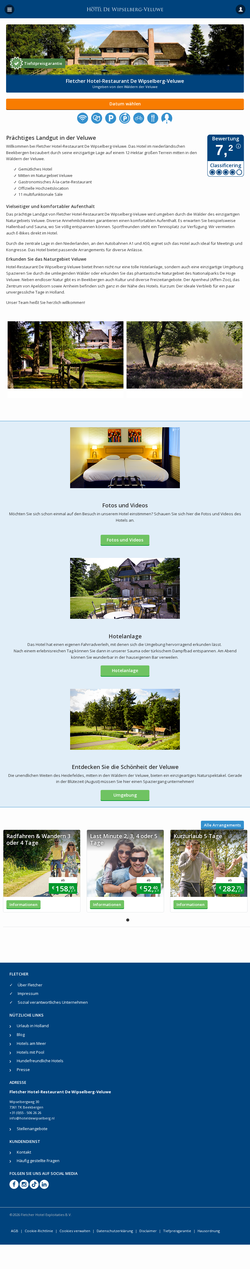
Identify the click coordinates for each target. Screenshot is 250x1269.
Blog (21, 1034)
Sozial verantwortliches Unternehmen (53, 1002)
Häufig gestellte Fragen (38, 1160)
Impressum (28, 993)
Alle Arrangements (222, 825)
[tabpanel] (42, 871)
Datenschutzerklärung (115, 1230)
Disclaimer (148, 1230)
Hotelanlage (125, 670)
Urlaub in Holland (33, 1025)
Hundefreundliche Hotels (40, 1060)
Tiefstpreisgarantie (43, 63)
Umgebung (125, 795)
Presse (23, 1069)
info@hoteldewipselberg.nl (32, 1118)
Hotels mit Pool (30, 1052)
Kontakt (24, 1152)
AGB (14, 1230)
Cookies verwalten (74, 1230)
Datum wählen (125, 104)
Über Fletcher (30, 985)
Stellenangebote (32, 1128)
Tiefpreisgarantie (177, 1230)
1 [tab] (127, 920)
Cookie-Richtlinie (39, 1230)
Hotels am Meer (31, 1043)
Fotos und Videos (125, 540)
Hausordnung (209, 1230)
